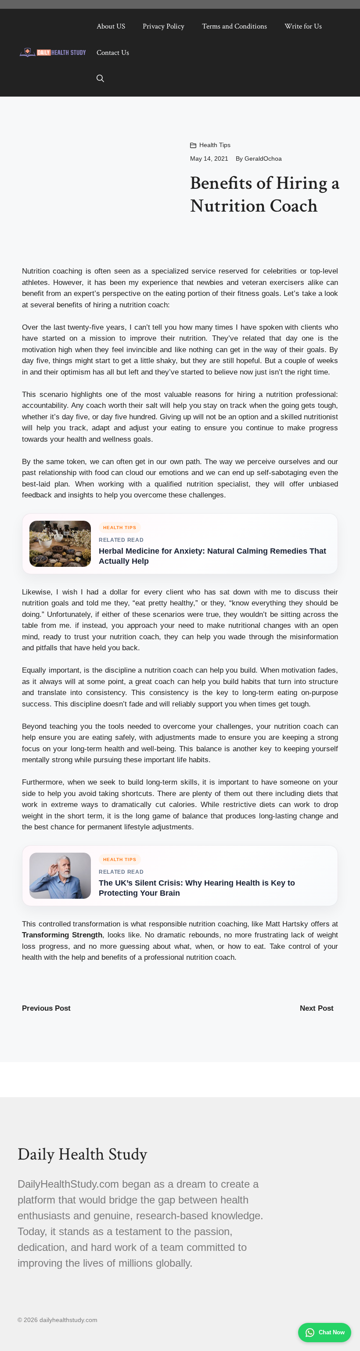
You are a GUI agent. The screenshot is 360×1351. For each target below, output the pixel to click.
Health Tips (214, 144)
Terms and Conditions (234, 26)
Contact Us (113, 53)
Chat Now (332, 1332)
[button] (100, 79)
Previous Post (46, 1008)
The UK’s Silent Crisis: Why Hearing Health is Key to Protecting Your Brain (197, 888)
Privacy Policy (163, 26)
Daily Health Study (82, 1154)
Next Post (317, 1008)
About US (111, 26)
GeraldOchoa (263, 158)
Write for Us (303, 26)
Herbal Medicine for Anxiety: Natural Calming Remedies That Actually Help (212, 556)
